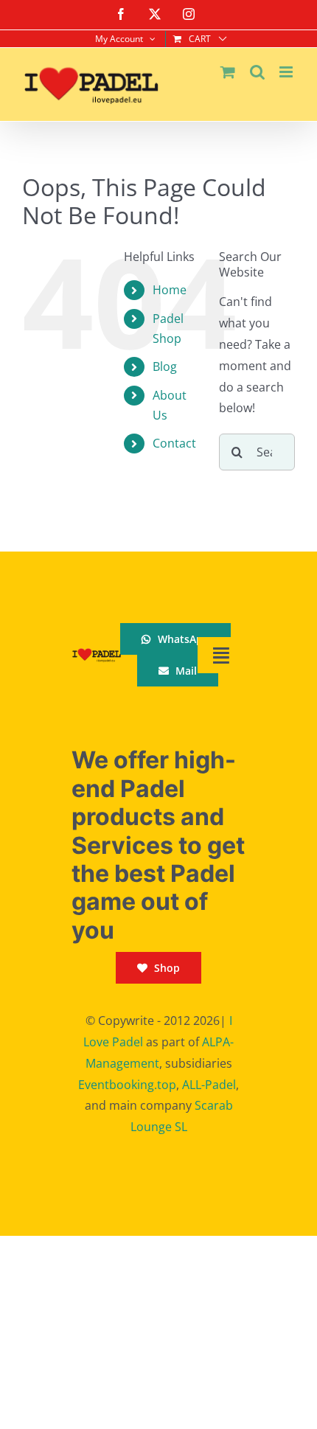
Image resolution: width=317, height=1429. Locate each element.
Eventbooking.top (127, 1085)
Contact (174, 443)
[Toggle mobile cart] (227, 72)
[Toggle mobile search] (257, 72)
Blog (165, 366)
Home (170, 290)
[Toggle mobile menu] (287, 72)
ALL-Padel (209, 1085)
